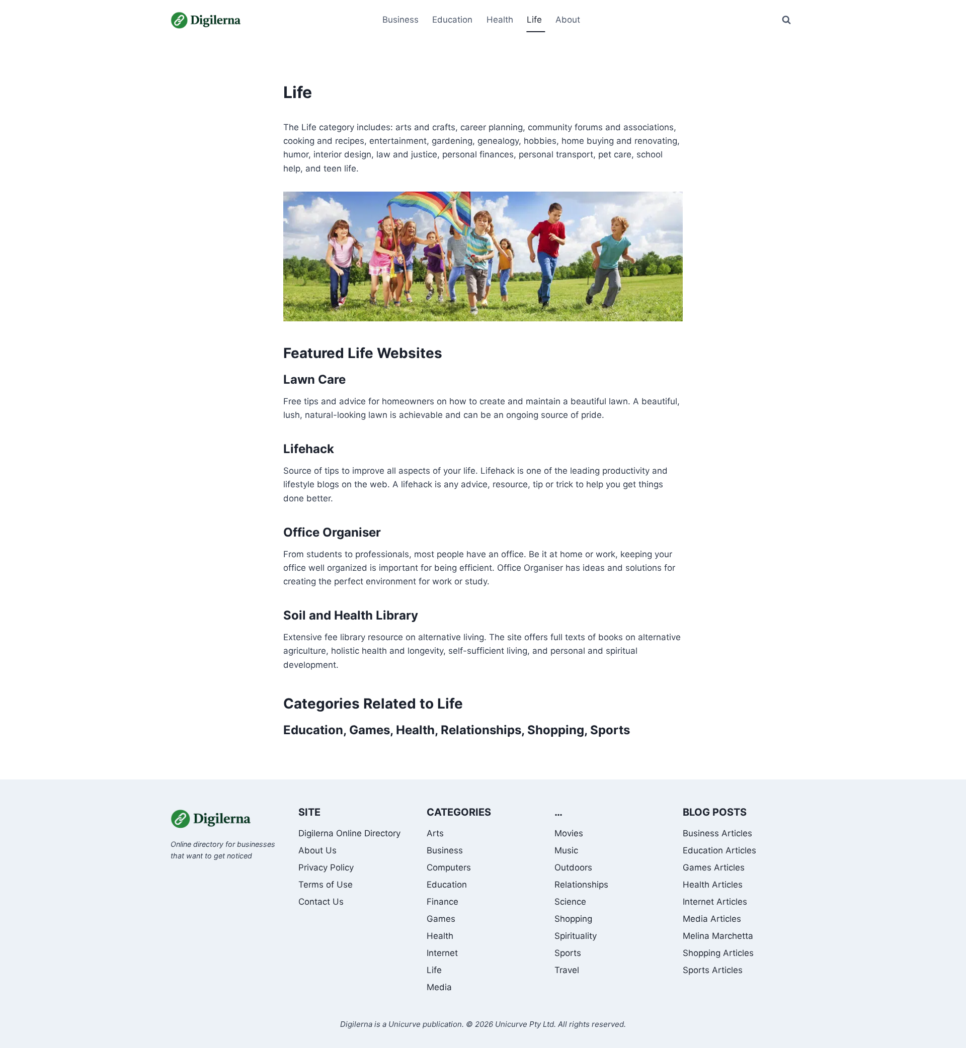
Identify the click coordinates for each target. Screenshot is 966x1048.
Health (415, 730)
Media (439, 987)
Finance (442, 902)
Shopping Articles (718, 953)
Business (445, 850)
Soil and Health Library (350, 615)
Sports (610, 730)
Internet (442, 953)
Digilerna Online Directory (349, 833)
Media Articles (712, 919)
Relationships (481, 730)
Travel (566, 970)
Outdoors (573, 867)
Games (369, 730)
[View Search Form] (786, 20)
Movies (568, 833)
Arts (435, 833)
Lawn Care (314, 379)
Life (434, 970)
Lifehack (308, 449)
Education (313, 730)
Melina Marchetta (718, 936)
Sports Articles (713, 970)
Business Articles (717, 833)
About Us (317, 850)
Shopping (555, 730)
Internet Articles (715, 902)
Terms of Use (325, 885)
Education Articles (719, 850)
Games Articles (714, 867)
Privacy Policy (326, 867)
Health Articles (713, 885)
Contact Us (321, 902)
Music (566, 850)
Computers (449, 867)
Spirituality (575, 936)
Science (570, 902)
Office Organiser (332, 532)
